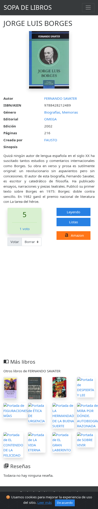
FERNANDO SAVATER (60, 98)
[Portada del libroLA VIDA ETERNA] (37, 442)
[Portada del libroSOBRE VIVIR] (86, 439)
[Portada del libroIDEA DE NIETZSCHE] (10, 387)
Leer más (44, 502)
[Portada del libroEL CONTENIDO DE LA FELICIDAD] (13, 444)
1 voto (25, 228)
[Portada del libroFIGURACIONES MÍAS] (15, 410)
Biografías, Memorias (61, 112)
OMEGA (50, 119)
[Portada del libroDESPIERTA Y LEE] (86, 387)
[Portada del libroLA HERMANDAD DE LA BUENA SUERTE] (63, 415)
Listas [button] (73, 222)
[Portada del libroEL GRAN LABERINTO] (61, 442)
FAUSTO (50, 140)
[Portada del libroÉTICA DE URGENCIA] (37, 412)
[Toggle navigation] (88, 7)
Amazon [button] (77, 235)
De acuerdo (65, 503)
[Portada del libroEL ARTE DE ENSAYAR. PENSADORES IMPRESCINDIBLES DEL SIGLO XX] (35, 387)
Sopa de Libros (28, 7)
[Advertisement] (49, 307)
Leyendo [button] (73, 212)
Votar (14, 241)
